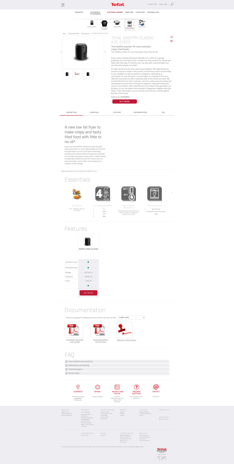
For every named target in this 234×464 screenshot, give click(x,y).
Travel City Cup (164, 410)
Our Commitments (145, 437)
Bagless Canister (144, 412)
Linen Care (129, 12)
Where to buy (123, 440)
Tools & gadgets (85, 419)
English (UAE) (152, 4)
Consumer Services (68, 447)
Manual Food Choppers (87, 424)
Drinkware (84, 426)
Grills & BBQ (104, 415)
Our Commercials (145, 440)
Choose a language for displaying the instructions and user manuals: (91, 318)
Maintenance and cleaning (78, 365)
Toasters (122, 412)
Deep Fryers (104, 418)
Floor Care (140, 12)
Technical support (75, 369)
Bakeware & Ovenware (87, 417)
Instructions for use (125, 437)
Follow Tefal (163, 4)
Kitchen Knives (85, 421)
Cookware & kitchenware (95, 13)
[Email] (171, 41)
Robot (141, 415)
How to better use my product (80, 361)
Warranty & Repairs (125, 435)
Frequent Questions (125, 439)
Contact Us (123, 442)
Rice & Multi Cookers (106, 413)
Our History (143, 439)
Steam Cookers (105, 412)
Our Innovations (144, 435)
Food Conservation (86, 423)
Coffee (122, 413)
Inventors (105, 447)
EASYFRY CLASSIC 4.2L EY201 (88, 249)
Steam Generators (67, 413)
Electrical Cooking (115, 12)
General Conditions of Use (118, 447)
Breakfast (79, 12)
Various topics (74, 373)
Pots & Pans (84, 416)
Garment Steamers (67, 415)
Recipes (103, 435)
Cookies (131, 447)
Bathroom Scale (163, 419)
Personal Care (153, 12)
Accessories (84, 435)
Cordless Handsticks (145, 413)
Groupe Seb (90, 447)
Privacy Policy (80, 447)
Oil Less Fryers (105, 417)
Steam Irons (65, 412)
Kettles (122, 415)
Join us (98, 447)
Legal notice (139, 447)
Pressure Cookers (86, 414)
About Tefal (162, 454)
